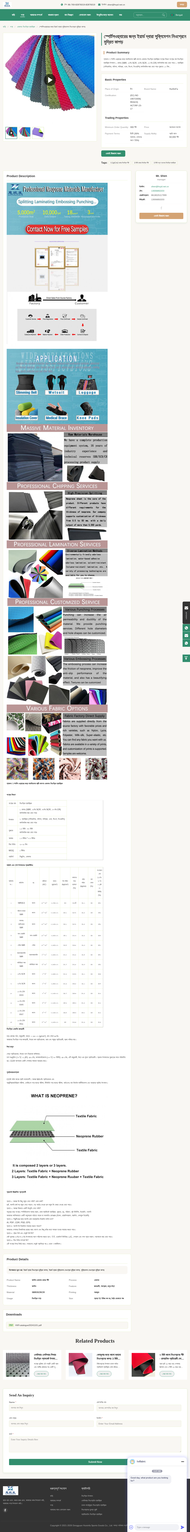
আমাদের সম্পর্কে (36, 15)
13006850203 (157, 191)
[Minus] (182, 1461)
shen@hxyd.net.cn (116, 4)
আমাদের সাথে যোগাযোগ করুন (60, 1509)
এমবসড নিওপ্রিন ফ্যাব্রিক (26, 27)
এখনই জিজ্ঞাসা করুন (113, 153)
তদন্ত (182, 4)
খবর (120, 15)
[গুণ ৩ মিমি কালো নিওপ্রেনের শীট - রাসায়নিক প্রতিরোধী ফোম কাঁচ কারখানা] (143, 1365)
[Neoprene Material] (49, 80)
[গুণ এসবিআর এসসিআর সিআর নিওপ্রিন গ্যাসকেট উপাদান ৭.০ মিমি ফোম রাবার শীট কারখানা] (18, 1365)
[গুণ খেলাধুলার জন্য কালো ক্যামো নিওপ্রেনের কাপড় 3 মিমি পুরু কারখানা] (80, 1365)
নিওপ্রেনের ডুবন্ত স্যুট (89, 1509)
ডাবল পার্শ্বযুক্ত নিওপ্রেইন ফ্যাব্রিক (93, 1505)
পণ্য (22, 15)
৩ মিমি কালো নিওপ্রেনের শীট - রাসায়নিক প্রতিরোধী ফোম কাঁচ (172, 1358)
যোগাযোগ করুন (85, 15)
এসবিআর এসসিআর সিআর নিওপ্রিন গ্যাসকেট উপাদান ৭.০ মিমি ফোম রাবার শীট (45, 1358)
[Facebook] (161, 208)
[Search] (163, 15)
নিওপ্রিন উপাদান (87, 1496)
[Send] (182, 1527)
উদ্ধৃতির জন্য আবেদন (105, 15)
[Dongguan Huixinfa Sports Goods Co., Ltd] (7, 4)
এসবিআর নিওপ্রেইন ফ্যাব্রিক (91, 1500)
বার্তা (11, 1434)
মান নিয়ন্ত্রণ (69, 15)
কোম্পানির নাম (101, 1402)
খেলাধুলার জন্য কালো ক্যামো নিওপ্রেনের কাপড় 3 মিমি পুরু (109, 1358)
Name (12, 1402)
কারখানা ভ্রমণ (53, 15)
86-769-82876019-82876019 (81, 4)
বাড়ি (13, 15)
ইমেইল (100, 1418)
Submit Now (95, 1462)
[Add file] (131, 1527)
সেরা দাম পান (41, 1374)
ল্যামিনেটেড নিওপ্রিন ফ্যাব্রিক (91, 1514)
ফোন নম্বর (12, 1418)
